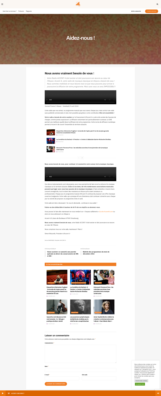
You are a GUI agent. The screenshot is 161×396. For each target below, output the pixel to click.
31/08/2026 (60, 135)
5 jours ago (74, 323)
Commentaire (49, 343)
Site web (84, 375)
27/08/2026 (60, 151)
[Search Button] (157, 4)
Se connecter (137, 11)
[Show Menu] (2, 4)
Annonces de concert (79, 282)
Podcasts (21, 11)
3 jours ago (74, 294)
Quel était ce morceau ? (9, 11)
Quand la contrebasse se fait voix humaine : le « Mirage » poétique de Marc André (56, 319)
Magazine (29, 11)
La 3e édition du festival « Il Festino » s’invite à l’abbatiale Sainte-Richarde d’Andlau (83, 139)
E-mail (47, 375)
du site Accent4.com (106, 211)
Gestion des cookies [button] (141, 381)
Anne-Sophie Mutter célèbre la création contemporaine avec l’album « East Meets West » (104, 319)
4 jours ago (98, 296)
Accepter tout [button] (140, 384)
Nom (47, 366)
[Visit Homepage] (80, 4)
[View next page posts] (82, 157)
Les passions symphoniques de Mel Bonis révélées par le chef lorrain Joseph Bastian (79, 319)
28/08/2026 (60, 141)
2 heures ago (51, 296)
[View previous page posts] (78, 157)
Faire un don (151, 11)
